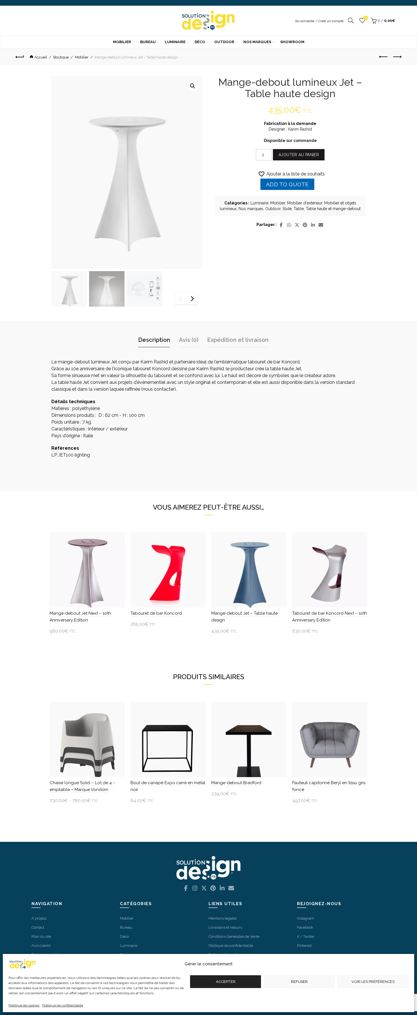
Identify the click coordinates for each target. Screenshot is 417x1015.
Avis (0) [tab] (188, 339)
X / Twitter (306, 936)
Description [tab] (154, 339)
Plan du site (41, 936)
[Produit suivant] (397, 56)
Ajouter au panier (299, 154)
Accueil (40, 57)
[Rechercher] (351, 20)
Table (299, 208)
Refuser (299, 982)
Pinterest (304, 945)
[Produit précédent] (383, 56)
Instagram (305, 918)
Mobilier (122, 42)
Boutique (61, 57)
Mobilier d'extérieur (304, 203)
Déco (200, 42)
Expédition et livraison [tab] (238, 339)
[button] (193, 86)
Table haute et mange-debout (333, 208)
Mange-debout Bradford (236, 782)
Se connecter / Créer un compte (319, 21)
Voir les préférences (373, 982)
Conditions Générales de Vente (234, 936)
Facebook (305, 927)
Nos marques (257, 42)
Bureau (148, 42)
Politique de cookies (24, 1005)
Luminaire (175, 42)
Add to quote (287, 184)
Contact (37, 927)
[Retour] (22, 56)
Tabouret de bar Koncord (156, 613)
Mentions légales (222, 918)
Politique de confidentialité (62, 1005)
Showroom (292, 42)
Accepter (225, 982)
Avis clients (40, 945)
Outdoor (224, 42)
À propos (39, 918)
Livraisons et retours (225, 927)
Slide (287, 208)
